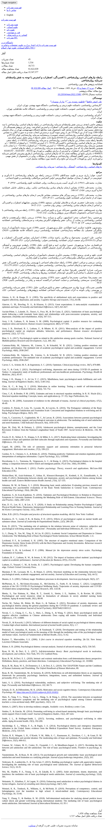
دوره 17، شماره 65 (85, 88)
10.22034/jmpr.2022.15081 (69, 94)
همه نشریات (12, 24)
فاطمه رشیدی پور (76, 101)
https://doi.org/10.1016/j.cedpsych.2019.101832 (37, 692)
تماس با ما (11, 10)
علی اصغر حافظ (94, 101)
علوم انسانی (12, 27)
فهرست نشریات (14, 7)
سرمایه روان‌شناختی (45, 167)
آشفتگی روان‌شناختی (65, 167)
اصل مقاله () (41, 88)
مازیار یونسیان (57, 101)
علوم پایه (11, 30)
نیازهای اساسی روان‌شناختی (89, 167)
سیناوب (31, 825)
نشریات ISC (12, 38)
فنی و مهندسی (13, 32)
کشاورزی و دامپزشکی (17, 35)
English (10, 15)
